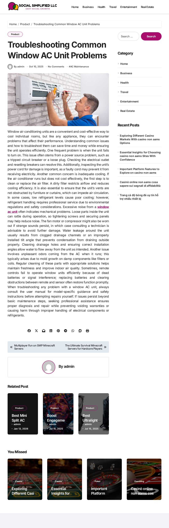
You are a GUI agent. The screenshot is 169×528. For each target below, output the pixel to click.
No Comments (56, 66)
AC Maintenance (79, 66)
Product (15, 34)
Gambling (139, 481)
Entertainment (128, 7)
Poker (98, 481)
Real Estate (147, 7)
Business (88, 7)
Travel (112, 7)
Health (101, 7)
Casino (18, 481)
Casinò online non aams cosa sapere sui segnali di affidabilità (140, 183)
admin (69, 366)
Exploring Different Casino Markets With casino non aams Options (140, 139)
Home (75, 7)
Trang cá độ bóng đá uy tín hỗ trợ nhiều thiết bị (139, 196)
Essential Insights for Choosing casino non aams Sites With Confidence (140, 156)
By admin (19, 66)
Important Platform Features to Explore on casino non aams (139, 170)
